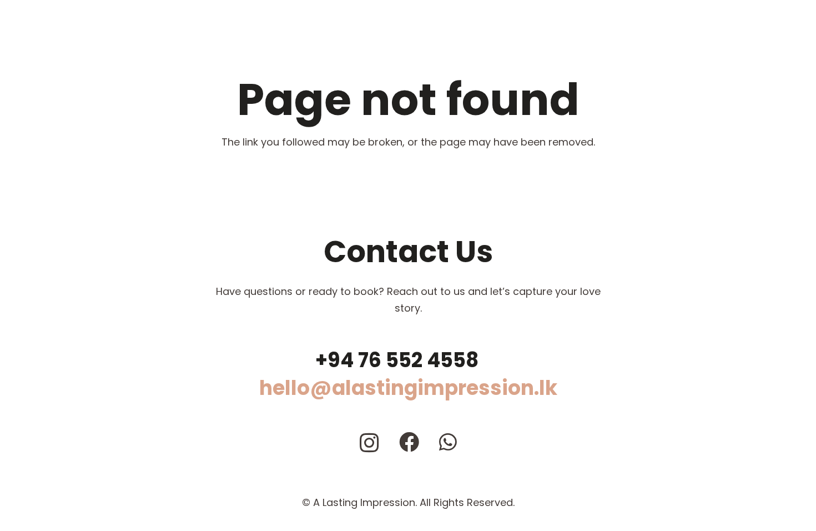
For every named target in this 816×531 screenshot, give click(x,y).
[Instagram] (369, 443)
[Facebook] (409, 442)
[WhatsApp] (448, 442)
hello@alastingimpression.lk (408, 388)
